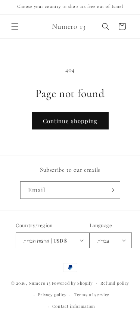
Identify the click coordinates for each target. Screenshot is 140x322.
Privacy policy (52, 294)
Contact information (73, 306)
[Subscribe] (111, 190)
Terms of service (91, 294)
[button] (15, 26)
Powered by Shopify (72, 283)
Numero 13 (40, 283)
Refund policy (114, 283)
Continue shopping (70, 121)
